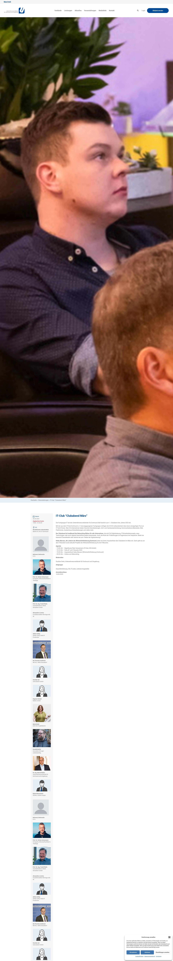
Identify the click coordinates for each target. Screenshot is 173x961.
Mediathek (102, 10)
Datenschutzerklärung (149, 956)
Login (143, 10)
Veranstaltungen (90, 10)
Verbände (58, 10)
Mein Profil (7, 2)
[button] (169, 937)
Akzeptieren (133, 952)
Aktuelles (78, 10)
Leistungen (68, 10)
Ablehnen (147, 952)
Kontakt (112, 10)
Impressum (158, 956)
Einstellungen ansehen (162, 952)
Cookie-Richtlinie (139, 956)
